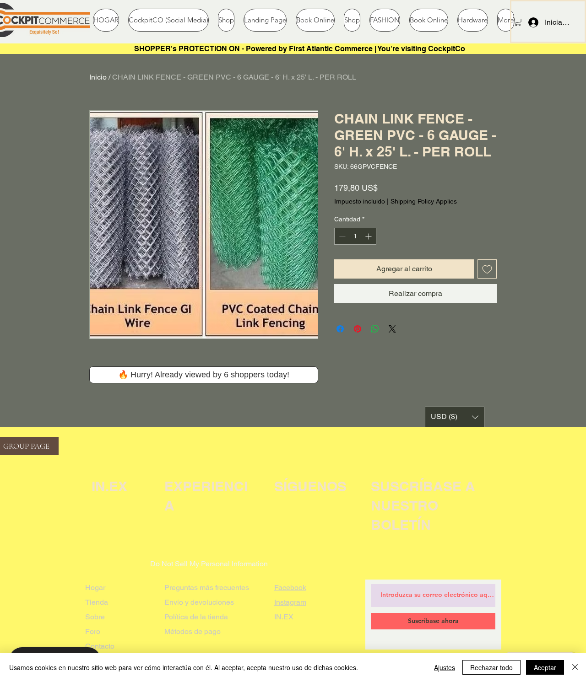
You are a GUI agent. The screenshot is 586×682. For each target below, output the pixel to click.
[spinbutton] (355, 236)
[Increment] (369, 236)
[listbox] (454, 417)
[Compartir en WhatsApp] (374, 328)
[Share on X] (392, 328)
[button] (518, 21)
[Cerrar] (575, 667)
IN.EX (283, 616)
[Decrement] (341, 236)
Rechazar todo (491, 667)
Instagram (290, 602)
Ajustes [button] (444, 667)
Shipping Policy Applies (424, 201)
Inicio (98, 77)
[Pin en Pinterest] (357, 328)
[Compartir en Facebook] (340, 328)
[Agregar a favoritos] (487, 269)
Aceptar (545, 667)
